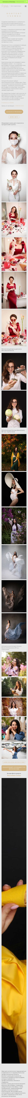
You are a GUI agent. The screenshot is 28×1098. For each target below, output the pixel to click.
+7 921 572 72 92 (20, 1)
